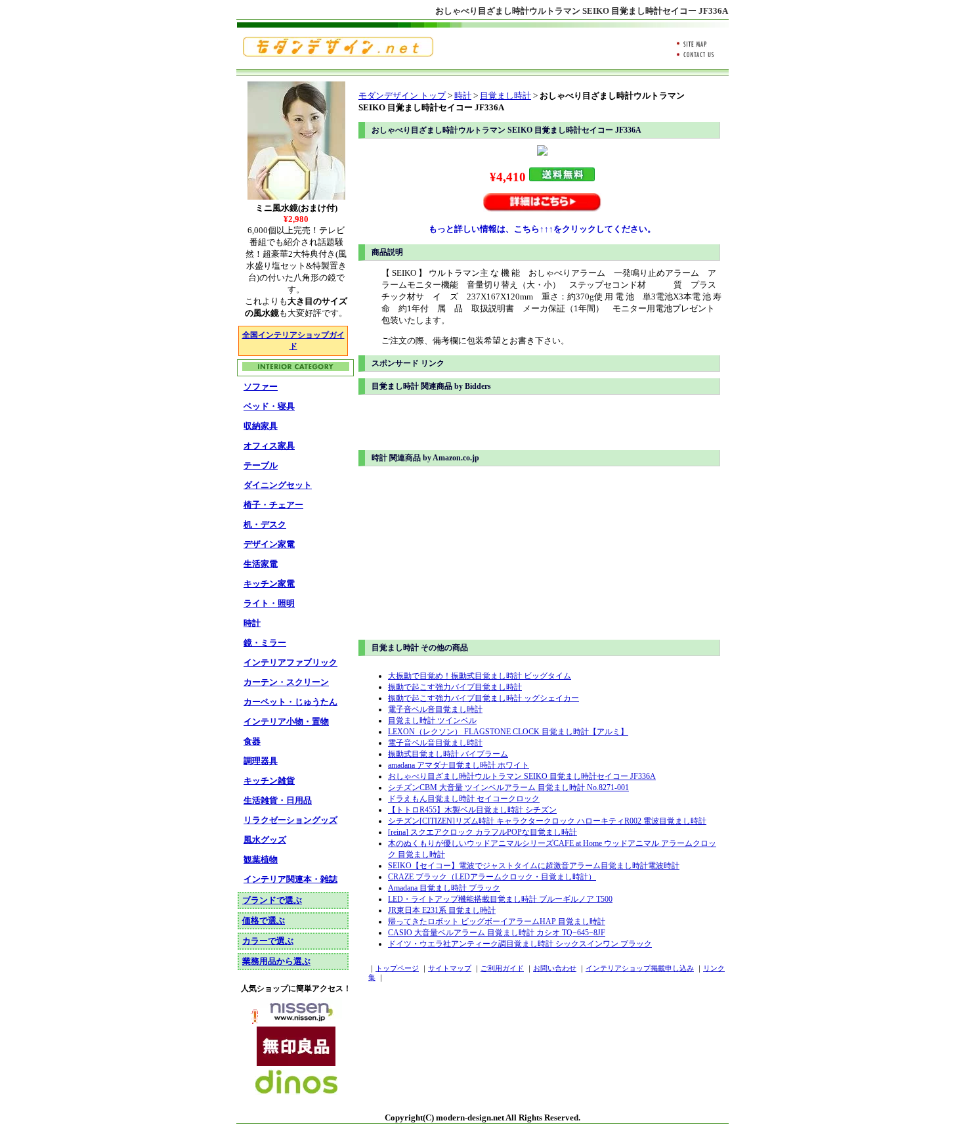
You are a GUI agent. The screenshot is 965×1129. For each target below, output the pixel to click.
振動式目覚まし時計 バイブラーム (448, 754)
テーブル (261, 465)
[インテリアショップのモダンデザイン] (338, 53)
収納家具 (261, 426)
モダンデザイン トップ (402, 95)
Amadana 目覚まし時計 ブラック (444, 888)
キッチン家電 (269, 583)
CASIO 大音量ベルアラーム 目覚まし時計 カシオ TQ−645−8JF (496, 932)
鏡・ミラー (265, 643)
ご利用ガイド (502, 968)
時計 (462, 95)
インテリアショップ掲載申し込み (640, 968)
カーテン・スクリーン (286, 682)
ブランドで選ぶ (272, 900)
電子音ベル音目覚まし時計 (435, 709)
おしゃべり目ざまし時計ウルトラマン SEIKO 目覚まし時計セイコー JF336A (522, 776)
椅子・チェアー (273, 505)
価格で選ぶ (263, 920)
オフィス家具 (269, 446)
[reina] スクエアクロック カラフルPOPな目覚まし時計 (482, 832)
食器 (252, 741)
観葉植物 (261, 859)
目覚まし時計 (505, 95)
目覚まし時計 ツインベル (432, 720)
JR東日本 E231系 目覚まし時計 (442, 910)
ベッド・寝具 (269, 406)
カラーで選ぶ (267, 941)
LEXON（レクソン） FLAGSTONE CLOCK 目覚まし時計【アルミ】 (508, 731)
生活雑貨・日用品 (278, 800)
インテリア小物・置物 (286, 721)
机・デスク (265, 524)
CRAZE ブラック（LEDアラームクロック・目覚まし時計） (492, 876)
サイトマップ (449, 968)
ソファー (261, 386)
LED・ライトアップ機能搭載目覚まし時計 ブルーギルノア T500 (500, 899)
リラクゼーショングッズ (290, 820)
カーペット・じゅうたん (290, 702)
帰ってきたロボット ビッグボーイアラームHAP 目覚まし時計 (496, 921)
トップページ (397, 968)
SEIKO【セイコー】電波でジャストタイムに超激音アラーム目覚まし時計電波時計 (533, 865)
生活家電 (261, 564)
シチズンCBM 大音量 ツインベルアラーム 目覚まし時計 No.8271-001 (508, 787)
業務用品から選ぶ (276, 961)
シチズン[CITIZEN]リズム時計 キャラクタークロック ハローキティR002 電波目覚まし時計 (547, 821)
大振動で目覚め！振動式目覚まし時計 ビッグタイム (479, 675)
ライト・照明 (269, 603)
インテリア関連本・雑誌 (290, 879)
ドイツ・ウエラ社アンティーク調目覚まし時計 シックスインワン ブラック (520, 943)
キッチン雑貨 (269, 781)
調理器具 (261, 761)
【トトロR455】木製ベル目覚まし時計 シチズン (472, 809)
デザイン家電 (269, 544)
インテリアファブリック (290, 662)
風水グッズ (265, 840)
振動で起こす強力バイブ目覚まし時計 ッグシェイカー (483, 698)
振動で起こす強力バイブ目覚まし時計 (455, 687)
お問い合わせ (554, 968)
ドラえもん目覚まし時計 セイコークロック (464, 798)
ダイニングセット (278, 485)
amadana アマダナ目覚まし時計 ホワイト (458, 765)
